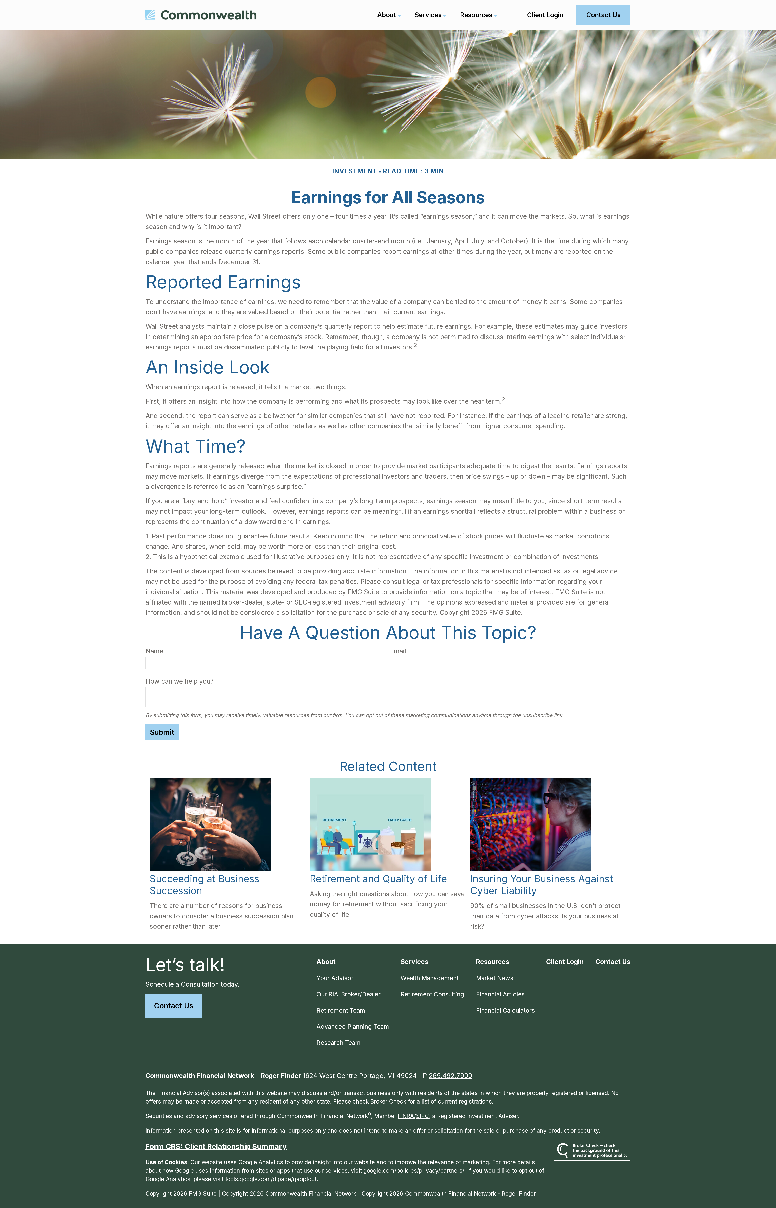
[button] (386, 15)
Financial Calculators (505, 1010)
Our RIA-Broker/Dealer (348, 994)
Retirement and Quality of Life (378, 879)
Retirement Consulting (432, 994)
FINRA (406, 1116)
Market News (494, 978)
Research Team (338, 1042)
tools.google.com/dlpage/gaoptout (271, 1179)
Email (398, 651)
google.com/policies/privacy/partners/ (413, 1170)
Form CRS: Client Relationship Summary (216, 1146)
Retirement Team (340, 1010)
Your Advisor (334, 978)
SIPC (422, 1116)
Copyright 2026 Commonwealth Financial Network (289, 1193)
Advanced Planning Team (352, 1026)
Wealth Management (430, 978)
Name (154, 651)
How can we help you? (180, 681)
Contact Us (173, 1005)
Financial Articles (500, 994)
